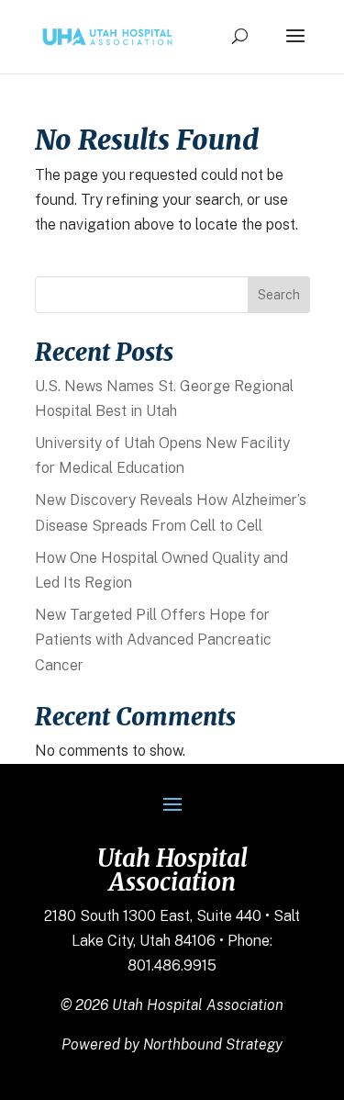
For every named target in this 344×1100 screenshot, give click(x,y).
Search (279, 294)
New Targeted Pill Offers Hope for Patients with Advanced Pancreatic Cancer (153, 639)
